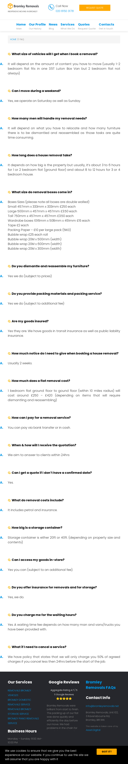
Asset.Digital (93, 730)
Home (21, 26)
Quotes (87, 26)
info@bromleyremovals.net (102, 706)
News (53, 26)
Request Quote (94, 7)
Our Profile (37, 26)
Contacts (106, 26)
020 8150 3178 (65, 11)
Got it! (107, 751)
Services (68, 26)
